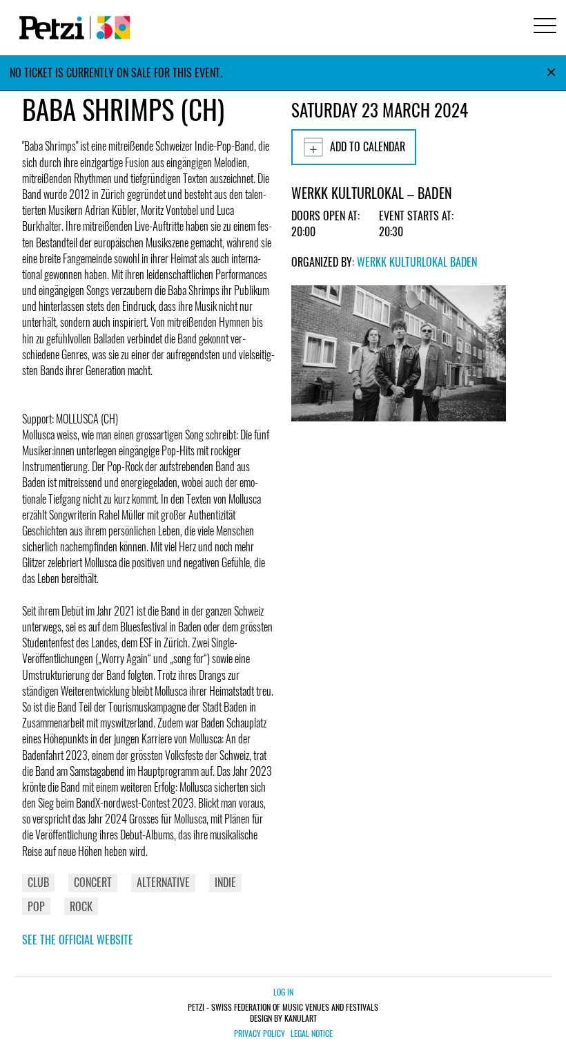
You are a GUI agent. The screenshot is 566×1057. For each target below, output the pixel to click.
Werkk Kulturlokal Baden (417, 262)
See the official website (77, 939)
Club (38, 882)
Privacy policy (259, 1033)
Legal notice (312, 1033)
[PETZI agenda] (72, 27)
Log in (283, 992)
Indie (225, 882)
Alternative (163, 882)
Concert (93, 882)
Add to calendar (367, 146)
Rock (81, 906)
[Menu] (542, 27)
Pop (36, 906)
